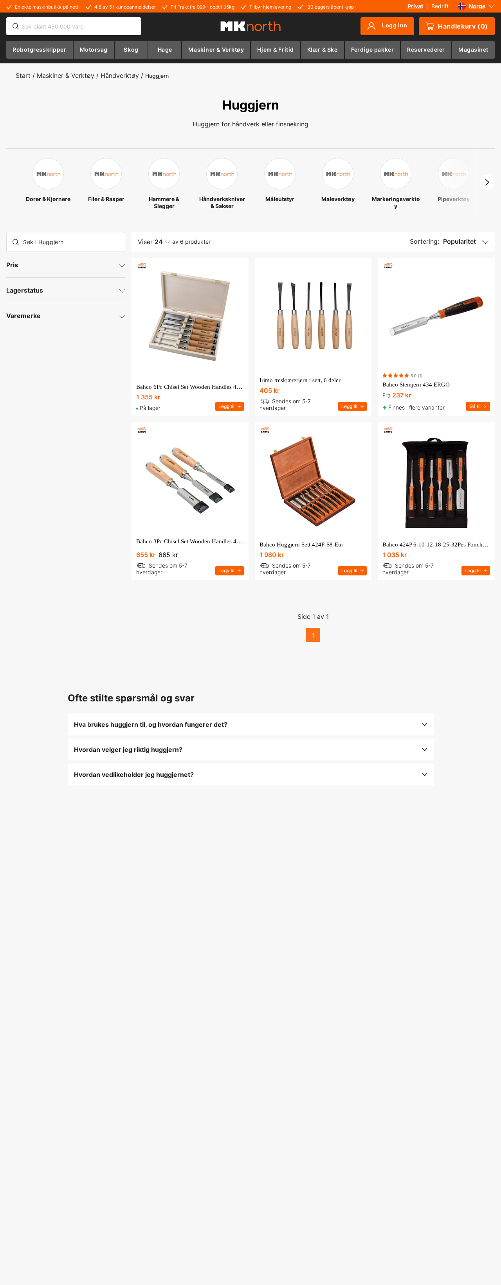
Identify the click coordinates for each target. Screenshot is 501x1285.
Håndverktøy (120, 75)
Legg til (226, 406)
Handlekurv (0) (463, 26)
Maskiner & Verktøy (65, 75)
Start (23, 75)
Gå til (475, 406)
